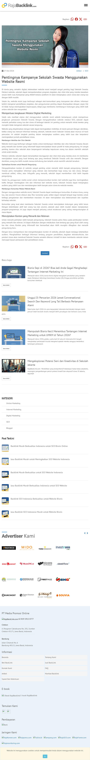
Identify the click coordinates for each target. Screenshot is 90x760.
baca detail (6, 285)
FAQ (46, 668)
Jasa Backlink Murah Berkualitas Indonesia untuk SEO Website (39, 485)
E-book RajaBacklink (28, 695)
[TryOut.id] (38, 739)
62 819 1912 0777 (26, 619)
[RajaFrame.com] (80, 739)
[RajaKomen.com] (10, 739)
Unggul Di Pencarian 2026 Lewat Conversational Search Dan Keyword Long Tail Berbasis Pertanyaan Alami (55, 301)
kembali (45, 253)
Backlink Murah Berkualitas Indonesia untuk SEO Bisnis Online (39, 446)
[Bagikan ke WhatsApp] (72, 19)
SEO (86, 71)
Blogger (9, 428)
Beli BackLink (7, 662)
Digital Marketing (13, 415)
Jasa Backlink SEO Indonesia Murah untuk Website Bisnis (36, 512)
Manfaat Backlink (52, 673)
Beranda (5, 657)
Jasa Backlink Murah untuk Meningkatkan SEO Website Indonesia (40, 459)
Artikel (79, 71)
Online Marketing (13, 403)
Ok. (45, 756)
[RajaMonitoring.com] (11, 744)
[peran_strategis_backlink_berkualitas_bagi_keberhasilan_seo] (13, 337)
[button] (85, 533)
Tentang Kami (50, 657)
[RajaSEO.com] (65, 739)
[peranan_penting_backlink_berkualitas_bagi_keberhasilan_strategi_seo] (13, 303)
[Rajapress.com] (25, 739)
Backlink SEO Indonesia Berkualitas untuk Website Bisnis (36, 498)
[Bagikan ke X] (80, 19)
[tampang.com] (51, 739)
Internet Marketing (13, 409)
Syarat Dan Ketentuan (10, 679)
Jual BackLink (50, 662)
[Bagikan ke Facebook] (76, 19)
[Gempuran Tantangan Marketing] (13, 272)
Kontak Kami (7, 668)
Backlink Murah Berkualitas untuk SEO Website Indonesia (37, 472)
